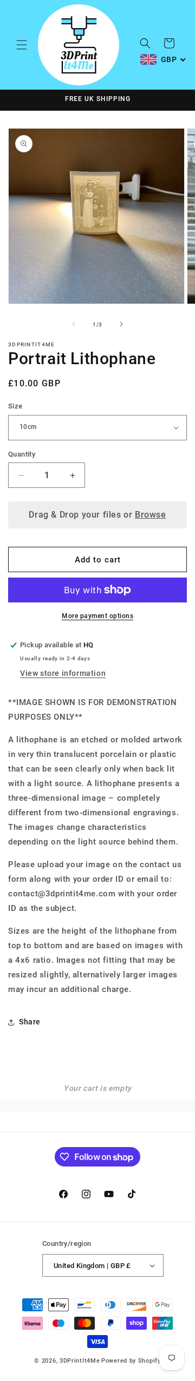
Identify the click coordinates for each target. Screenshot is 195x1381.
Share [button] (30, 1021)
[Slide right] (121, 324)
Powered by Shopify (131, 1360)
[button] (22, 45)
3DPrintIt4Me (80, 1360)
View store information (63, 673)
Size (15, 406)
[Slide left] (74, 324)
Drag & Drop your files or (97, 515)
